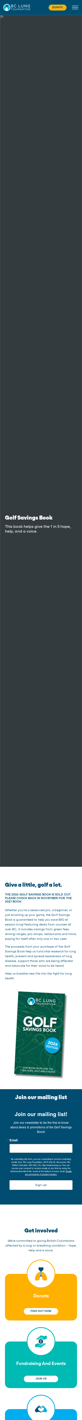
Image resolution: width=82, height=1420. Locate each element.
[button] (16, 7)
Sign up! (41, 1185)
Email (14, 1140)
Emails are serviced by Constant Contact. (48, 1173)
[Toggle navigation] (74, 7)
